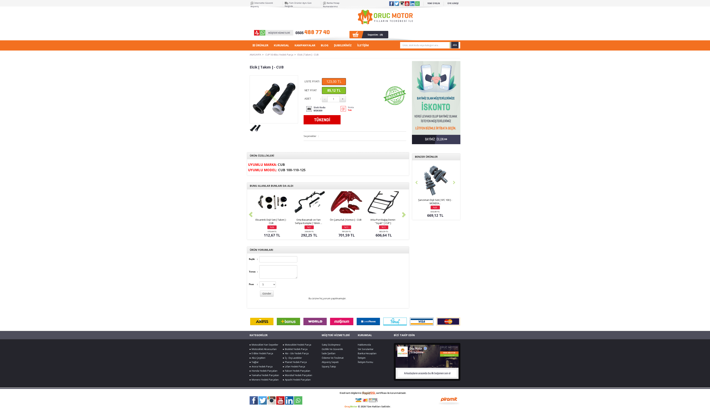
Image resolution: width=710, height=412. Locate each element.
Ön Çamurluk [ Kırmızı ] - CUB (345, 219)
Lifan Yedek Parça (294, 366)
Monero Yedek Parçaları (265, 379)
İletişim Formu (365, 362)
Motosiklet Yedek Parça (297, 344)
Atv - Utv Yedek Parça (296, 353)
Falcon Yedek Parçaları (297, 370)
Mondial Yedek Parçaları (298, 375)
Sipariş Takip (329, 366)
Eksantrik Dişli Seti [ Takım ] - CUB (271, 221)
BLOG (324, 45)
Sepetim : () (375, 34)
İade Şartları (328, 353)
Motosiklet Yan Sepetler (264, 344)
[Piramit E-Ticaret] (449, 400)
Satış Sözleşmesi (331, 344)
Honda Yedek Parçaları (264, 370)
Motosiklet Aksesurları (264, 349)
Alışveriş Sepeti (330, 362)
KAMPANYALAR (305, 45)
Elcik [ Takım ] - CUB (308, 54)
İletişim (362, 357)
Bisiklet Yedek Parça (295, 349)
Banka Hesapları (367, 353)
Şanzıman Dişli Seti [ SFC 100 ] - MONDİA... (435, 201)
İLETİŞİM (363, 45)
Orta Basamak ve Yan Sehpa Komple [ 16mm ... (308, 221)
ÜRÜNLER (261, 45)
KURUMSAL (281, 45)
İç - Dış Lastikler (293, 357)
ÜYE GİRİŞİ (453, 3)
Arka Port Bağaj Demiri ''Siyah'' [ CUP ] (382, 221)
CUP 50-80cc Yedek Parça (279, 54)
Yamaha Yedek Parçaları (265, 375)
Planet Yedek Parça (295, 362)
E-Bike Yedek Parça (262, 353)
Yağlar (255, 362)
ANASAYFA (255, 54)
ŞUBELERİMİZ (343, 45)
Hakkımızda (364, 344)
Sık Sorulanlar (365, 349)
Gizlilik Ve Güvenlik (332, 349)
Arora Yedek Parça (262, 366)
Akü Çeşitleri (258, 357)
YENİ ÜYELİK (433, 3)
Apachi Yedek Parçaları (297, 379)
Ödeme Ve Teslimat (333, 357)
